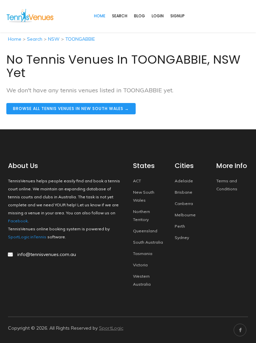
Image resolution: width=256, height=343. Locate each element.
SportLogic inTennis (27, 236)
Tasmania (142, 253)
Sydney (182, 237)
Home (14, 39)
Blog (139, 16)
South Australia (148, 242)
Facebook (18, 220)
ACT (137, 180)
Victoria (140, 264)
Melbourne (185, 214)
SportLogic (111, 328)
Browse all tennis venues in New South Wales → (71, 108)
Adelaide (184, 180)
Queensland (145, 230)
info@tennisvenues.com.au (46, 254)
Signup (177, 16)
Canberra (184, 203)
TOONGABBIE (80, 39)
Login (158, 16)
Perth (180, 226)
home (99, 16)
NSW (54, 39)
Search (119, 16)
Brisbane (183, 192)
